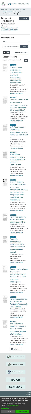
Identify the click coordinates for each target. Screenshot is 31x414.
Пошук (24, 46)
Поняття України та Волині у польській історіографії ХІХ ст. (18, 219)
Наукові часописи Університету (17, 10)
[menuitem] (10, 4)
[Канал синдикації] (26, 60)
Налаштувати (5, 408)
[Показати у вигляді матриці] (8, 52)
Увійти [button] (14, 4)
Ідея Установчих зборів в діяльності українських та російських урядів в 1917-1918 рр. (18, 329)
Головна (4, 10)
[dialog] (15, 405)
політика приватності (13, 405)
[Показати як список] (4, 52)
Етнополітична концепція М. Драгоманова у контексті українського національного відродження (16, 75)
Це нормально (22, 411)
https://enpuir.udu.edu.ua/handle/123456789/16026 (9, 29)
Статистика (24, 19)
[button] (16, 93)
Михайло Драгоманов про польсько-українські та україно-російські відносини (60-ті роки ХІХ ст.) (19, 105)
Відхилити (8, 411)
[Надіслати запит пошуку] (8, 4)
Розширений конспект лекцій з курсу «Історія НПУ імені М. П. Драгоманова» (17, 159)
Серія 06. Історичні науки (12, 12)
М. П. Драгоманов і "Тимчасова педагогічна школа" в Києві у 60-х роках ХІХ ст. (19, 132)
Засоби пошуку (22, 52)
